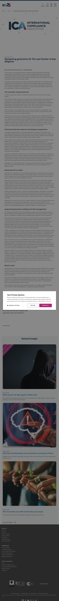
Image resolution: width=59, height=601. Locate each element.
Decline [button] (32, 305)
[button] (13, 305)
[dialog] (29, 300)
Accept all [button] (45, 305)
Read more (48, 301)
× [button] (52, 294)
